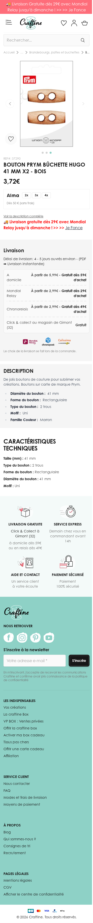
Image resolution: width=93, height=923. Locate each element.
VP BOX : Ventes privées (23, 721)
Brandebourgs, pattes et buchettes (54, 52)
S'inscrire (79, 660)
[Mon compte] (74, 23)
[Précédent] (9, 103)
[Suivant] (83, 103)
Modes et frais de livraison (25, 797)
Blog (7, 832)
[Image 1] (43, 153)
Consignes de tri (16, 846)
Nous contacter (16, 783)
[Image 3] (51, 153)
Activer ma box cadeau (24, 735)
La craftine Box (16, 714)
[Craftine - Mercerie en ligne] (31, 23)
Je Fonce (77, 9)
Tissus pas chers (16, 742)
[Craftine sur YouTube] (49, 637)
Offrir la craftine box (20, 728)
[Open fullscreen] (46, 104)
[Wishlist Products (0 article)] (64, 23)
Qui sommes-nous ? (19, 839)
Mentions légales (17, 880)
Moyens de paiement (21, 804)
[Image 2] (47, 153)
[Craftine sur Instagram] (22, 637)
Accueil (8, 52)
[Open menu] (8, 22)
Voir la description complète (23, 216)
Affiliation (11, 756)
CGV (7, 887)
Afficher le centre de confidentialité (33, 894)
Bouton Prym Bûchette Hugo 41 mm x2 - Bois (87, 52)
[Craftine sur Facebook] (8, 637)
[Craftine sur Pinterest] (35, 637)
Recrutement (14, 853)
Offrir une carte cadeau (23, 749)
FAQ (6, 790)
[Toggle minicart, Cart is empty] (85, 23)
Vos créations (14, 707)
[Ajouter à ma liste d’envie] (11, 139)
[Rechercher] (83, 40)
